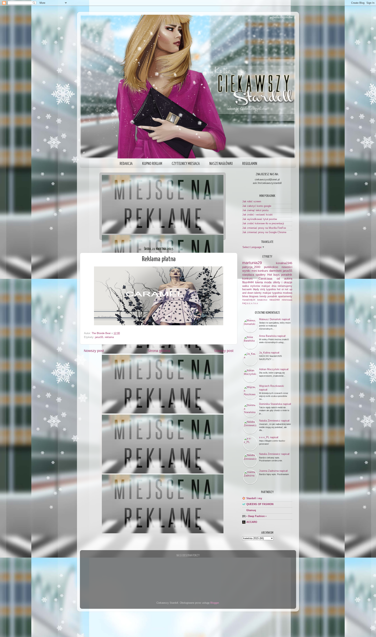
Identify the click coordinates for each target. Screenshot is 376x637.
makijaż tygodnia (272, 293)
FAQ (244, 303)
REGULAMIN (249, 164)
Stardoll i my (254, 498)
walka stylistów (251, 286)
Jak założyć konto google (256, 206)
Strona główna (159, 351)
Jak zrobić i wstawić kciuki (257, 214)
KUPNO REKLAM (152, 164)
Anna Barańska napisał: (272, 335)
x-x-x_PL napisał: (269, 437)
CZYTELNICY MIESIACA (186, 164)
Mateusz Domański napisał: (275, 319)
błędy (256, 289)
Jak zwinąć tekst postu (255, 210)
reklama (109, 337)
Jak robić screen (251, 201)
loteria (259, 282)
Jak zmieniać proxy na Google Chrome (264, 232)
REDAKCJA (126, 164)
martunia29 (252, 263)
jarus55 (99, 337)
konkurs (247, 278)
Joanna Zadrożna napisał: (273, 470)
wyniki (246, 270)
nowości (287, 267)
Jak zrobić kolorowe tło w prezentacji (263, 223)
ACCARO (251, 522)
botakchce (262, 300)
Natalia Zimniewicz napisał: (274, 420)
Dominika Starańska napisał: (275, 404)
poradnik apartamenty (280, 296)
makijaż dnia (268, 286)
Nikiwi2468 (274, 300)
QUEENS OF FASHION (259, 504)
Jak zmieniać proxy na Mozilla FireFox (264, 228)
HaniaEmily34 (248, 300)
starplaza (248, 274)
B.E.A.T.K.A (252, 303)
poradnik (286, 274)
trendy (263, 296)
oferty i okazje (282, 282)
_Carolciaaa (264, 278)
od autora (284, 278)
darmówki (275, 270)
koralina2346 (284, 263)
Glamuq (251, 510)
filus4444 (248, 282)
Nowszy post (94, 351)
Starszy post (223, 351)
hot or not (282, 289)
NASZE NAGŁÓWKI (221, 164)
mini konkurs (259, 270)
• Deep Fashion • (256, 516)
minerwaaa (287, 300)
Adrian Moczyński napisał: (274, 369)
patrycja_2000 (251, 267)
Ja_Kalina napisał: (269, 352)
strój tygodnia (268, 289)
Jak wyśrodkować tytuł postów (259, 219)
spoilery (261, 274)
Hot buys (273, 274)
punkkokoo (271, 267)
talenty (258, 293)
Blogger (214, 603)
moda (267, 282)
